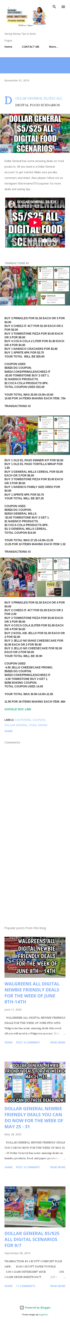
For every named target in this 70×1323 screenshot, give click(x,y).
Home (8, 46)
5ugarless (43, 1314)
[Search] (54, 7)
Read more (58, 1042)
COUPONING (23, 720)
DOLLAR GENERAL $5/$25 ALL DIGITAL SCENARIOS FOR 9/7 (32, 1239)
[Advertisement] (35, 879)
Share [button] (8, 731)
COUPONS (38, 720)
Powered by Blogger (37, 1307)
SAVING (42, 725)
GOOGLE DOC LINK (18, 709)
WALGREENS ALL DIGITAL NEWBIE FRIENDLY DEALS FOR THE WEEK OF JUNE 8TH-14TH (32, 993)
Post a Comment (28, 1042)
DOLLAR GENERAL (15, 725)
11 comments (25, 1286)
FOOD (33, 725)
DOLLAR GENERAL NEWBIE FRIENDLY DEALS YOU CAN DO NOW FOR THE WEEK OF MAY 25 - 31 (33, 1117)
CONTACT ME (30, 46)
